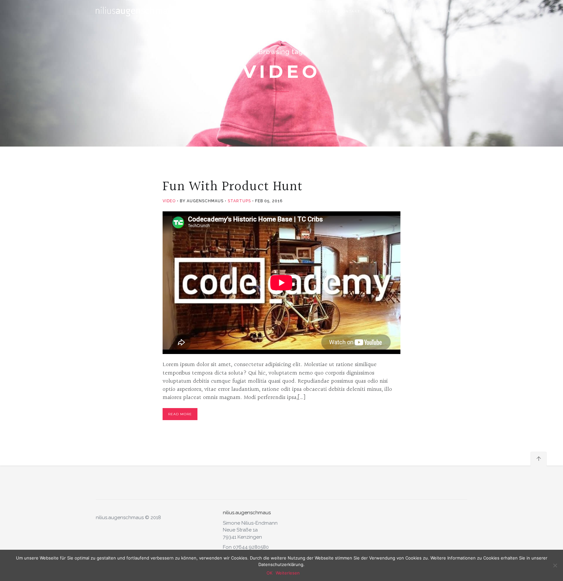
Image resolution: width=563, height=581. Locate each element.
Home (268, 11)
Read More (180, 414)
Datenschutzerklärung (433, 11)
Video (169, 201)
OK (269, 572)
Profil (291, 11)
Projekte (319, 11)
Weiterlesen (288, 572)
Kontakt (350, 11)
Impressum (382, 11)
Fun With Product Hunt (233, 186)
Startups (239, 201)
